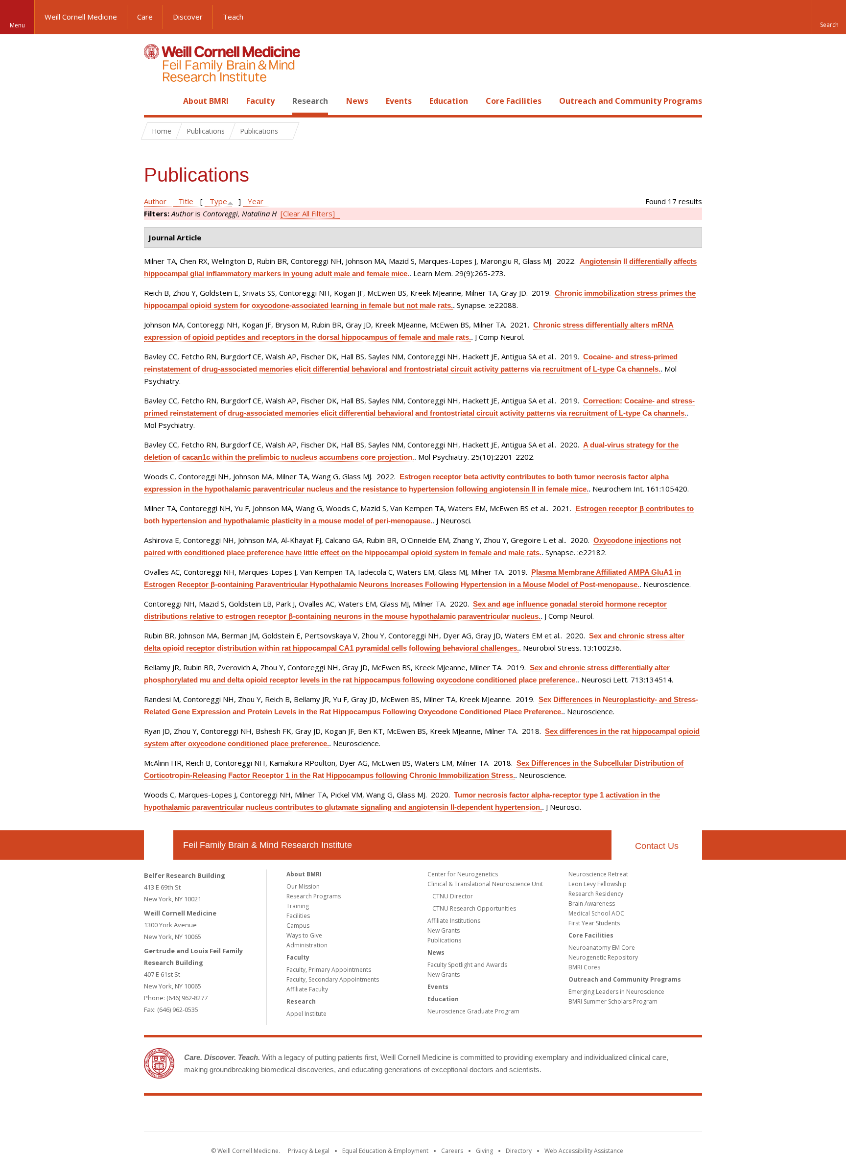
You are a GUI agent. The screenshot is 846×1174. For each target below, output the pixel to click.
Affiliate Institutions (453, 920)
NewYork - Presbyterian (505, 1115)
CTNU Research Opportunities (474, 908)
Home (155, 101)
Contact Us (657, 846)
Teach (233, 17)
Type (218, 201)
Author (155, 201)
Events (399, 100)
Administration (307, 945)
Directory (519, 1151)
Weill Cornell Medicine (81, 17)
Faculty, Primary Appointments (328, 969)
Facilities (298, 916)
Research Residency (595, 894)
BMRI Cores (584, 967)
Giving (484, 1151)
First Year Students (594, 923)
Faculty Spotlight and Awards (467, 965)
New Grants (443, 930)
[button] (829, 17)
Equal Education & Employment (385, 1151)
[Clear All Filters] (308, 213)
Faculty (260, 100)
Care (145, 17)
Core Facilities (513, 100)
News (357, 100)
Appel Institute (306, 1014)
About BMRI (206, 100)
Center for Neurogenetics (462, 874)
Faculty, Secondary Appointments (332, 979)
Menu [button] (17, 25)
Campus (297, 925)
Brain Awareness (591, 903)
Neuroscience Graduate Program (473, 1011)
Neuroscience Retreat (598, 874)
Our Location (158, 845)
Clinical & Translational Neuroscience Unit (485, 884)
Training (297, 906)
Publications (444, 940)
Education (448, 100)
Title (185, 201)
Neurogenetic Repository (603, 957)
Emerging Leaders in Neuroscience (616, 991)
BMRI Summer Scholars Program (613, 1001)
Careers (452, 1151)
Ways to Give (304, 935)
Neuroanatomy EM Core (601, 947)
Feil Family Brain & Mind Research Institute (267, 845)
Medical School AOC (596, 913)
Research (310, 100)
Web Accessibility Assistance (583, 1151)
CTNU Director (452, 896)
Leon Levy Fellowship (597, 884)
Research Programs (313, 896)
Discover (188, 17)
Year (255, 201)
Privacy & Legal (308, 1151)
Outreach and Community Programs (630, 100)
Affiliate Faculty (307, 989)
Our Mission (303, 886)
